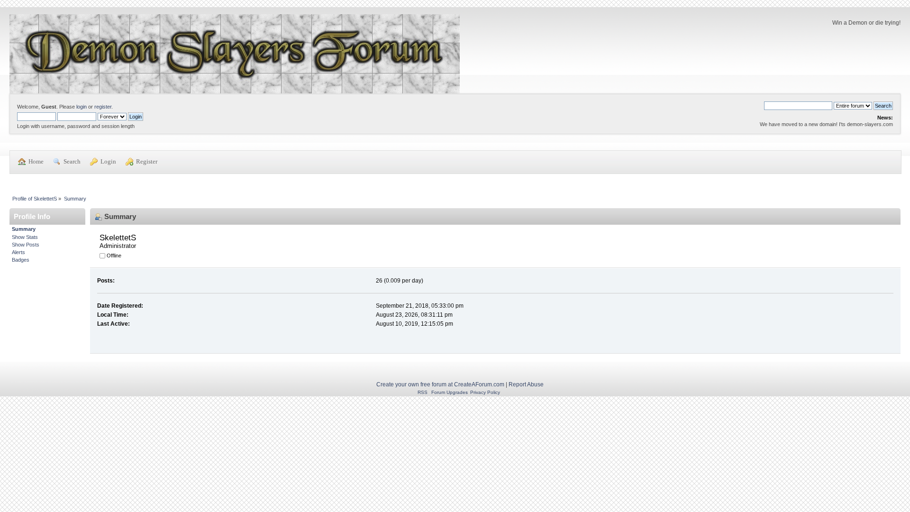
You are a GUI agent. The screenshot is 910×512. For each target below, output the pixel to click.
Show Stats (25, 237)
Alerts (18, 252)
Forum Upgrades (449, 392)
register (102, 107)
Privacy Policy (485, 392)
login (81, 107)
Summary (24, 229)
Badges (20, 260)
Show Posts (25, 244)
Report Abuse (526, 384)
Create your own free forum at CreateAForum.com (440, 384)
